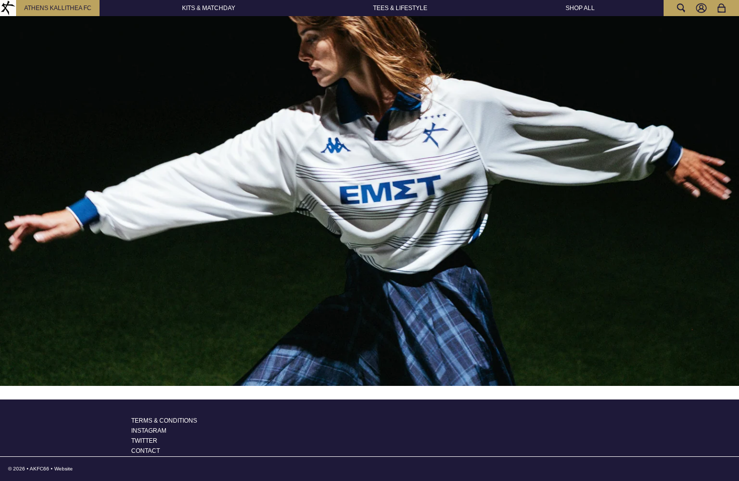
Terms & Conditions (164, 420)
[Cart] (721, 8)
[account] (701, 8)
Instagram (148, 430)
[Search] (681, 8)
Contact (145, 450)
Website (63, 468)
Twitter (144, 440)
